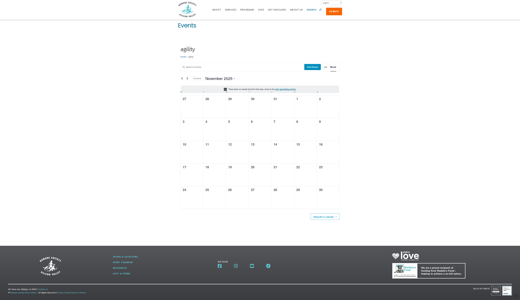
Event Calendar (123, 262)
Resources (120, 268)
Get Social (223, 261)
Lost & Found (121, 273)
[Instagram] (236, 266)
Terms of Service (78, 293)
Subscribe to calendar (323, 216)
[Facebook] (220, 266)
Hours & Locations (125, 257)
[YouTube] (252, 266)
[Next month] (187, 78)
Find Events (312, 67)
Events (183, 57)
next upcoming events (285, 89)
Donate (334, 11)
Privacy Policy (63, 293)
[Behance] (268, 266)
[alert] (260, 89)
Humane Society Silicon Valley (23, 293)
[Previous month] (182, 78)
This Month (197, 78)
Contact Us (43, 289)
